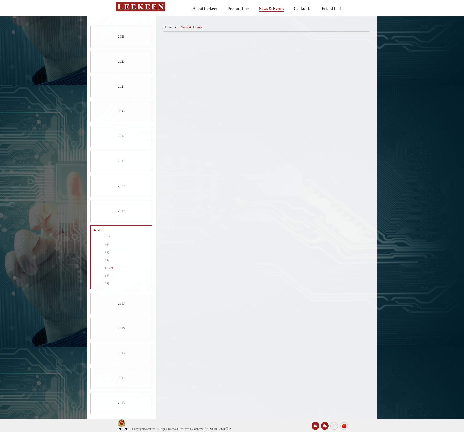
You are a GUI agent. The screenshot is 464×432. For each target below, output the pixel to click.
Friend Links (332, 9)
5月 (107, 275)
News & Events (271, 9)
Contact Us (303, 9)
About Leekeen (205, 9)
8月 (107, 252)
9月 (107, 244)
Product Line (238, 9)
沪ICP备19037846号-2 (217, 429)
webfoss (198, 429)
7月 (107, 260)
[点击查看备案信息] (121, 424)
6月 (111, 268)
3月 (107, 283)
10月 (108, 237)
